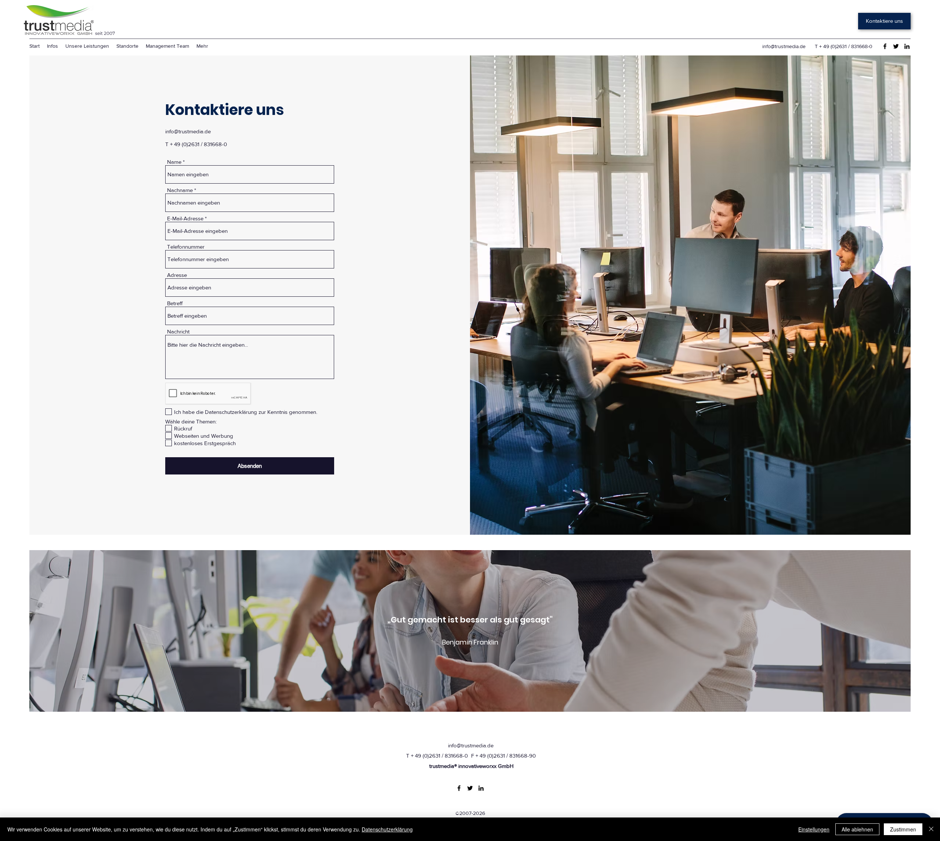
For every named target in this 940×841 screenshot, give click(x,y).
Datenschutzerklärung (387, 829)
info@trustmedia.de (784, 46)
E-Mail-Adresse (185, 218)
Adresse (177, 275)
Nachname (180, 190)
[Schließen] (931, 829)
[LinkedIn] (907, 46)
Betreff (174, 303)
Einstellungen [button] (813, 829)
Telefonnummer (186, 246)
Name (174, 162)
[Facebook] (885, 46)
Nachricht (178, 331)
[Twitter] (896, 46)
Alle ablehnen (857, 829)
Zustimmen (903, 829)
